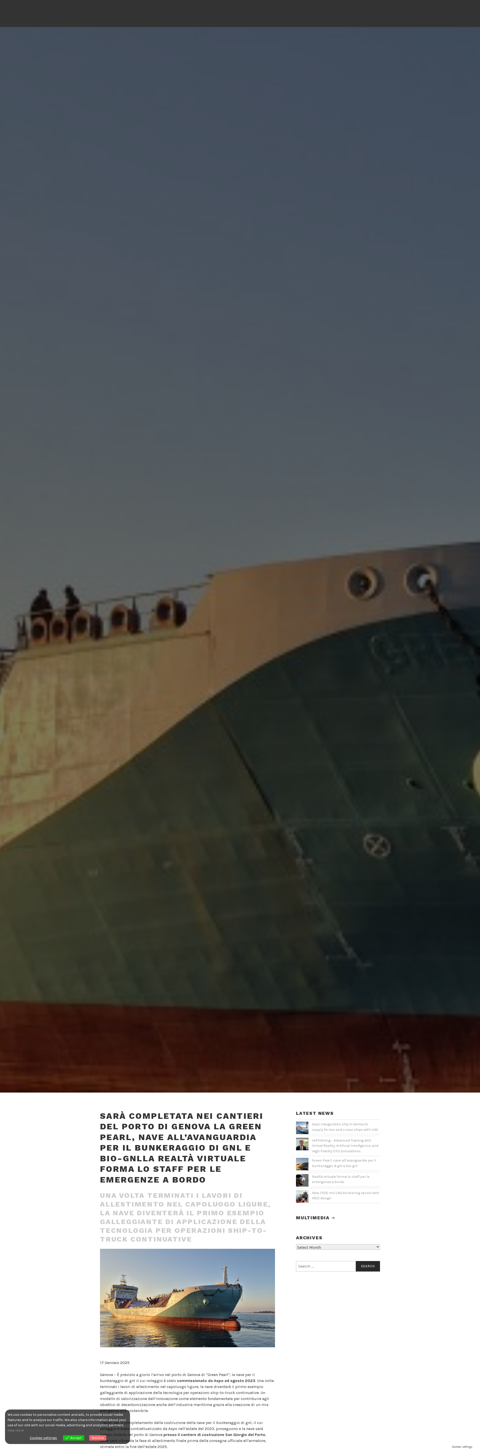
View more (16, 1430)
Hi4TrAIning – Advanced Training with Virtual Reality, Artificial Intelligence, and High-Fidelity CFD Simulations (345, 1145)
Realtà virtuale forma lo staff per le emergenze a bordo (341, 1179)
